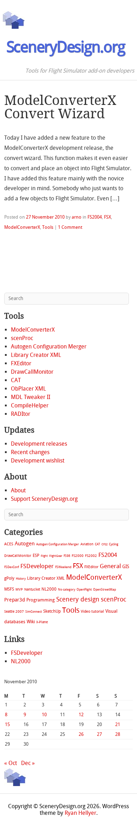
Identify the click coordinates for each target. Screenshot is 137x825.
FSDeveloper (37, 566)
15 (7, 724)
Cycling (113, 544)
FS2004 (94, 217)
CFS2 (104, 544)
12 (81, 714)
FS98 (67, 556)
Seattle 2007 (14, 612)
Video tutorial (92, 611)
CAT (16, 380)
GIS (125, 566)
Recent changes (30, 452)
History (21, 578)
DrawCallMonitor (32, 371)
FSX (107, 217)
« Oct (10, 763)
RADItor (20, 414)
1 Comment (70, 227)
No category (66, 589)
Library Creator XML (36, 355)
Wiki (31, 621)
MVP (19, 589)
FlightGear (55, 556)
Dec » (28, 763)
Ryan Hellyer (80, 813)
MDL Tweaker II (30, 397)
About (18, 490)
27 (99, 734)
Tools (47, 227)
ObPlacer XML (28, 388)
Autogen (25, 543)
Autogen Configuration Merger (48, 346)
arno (76, 217)
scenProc (22, 338)
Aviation (86, 544)
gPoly (9, 578)
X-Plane (42, 622)
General (110, 566)
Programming (40, 600)
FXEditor (21, 363)
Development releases (39, 443)
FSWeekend (63, 567)
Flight (44, 556)
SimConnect (33, 611)
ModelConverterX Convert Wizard (60, 107)
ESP (36, 555)
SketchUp (52, 611)
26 (81, 734)
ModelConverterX (22, 227)
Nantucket (32, 589)
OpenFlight (84, 589)
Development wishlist (37, 460)
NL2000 (49, 589)
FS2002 (91, 555)
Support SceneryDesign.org (44, 498)
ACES (8, 544)
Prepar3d (14, 600)
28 (117, 734)
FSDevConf (11, 567)
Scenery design (77, 599)
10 (44, 714)
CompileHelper (29, 405)
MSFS (9, 589)
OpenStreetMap (104, 589)
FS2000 (78, 556)
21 (117, 724)
